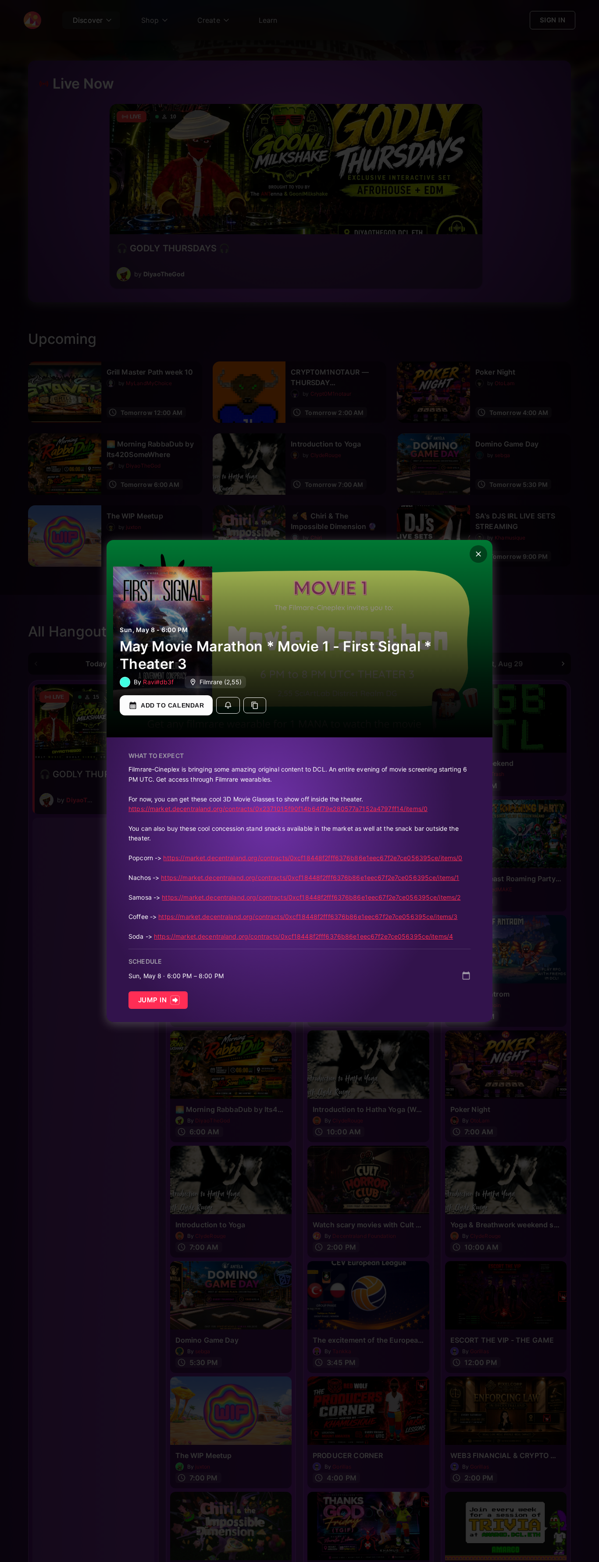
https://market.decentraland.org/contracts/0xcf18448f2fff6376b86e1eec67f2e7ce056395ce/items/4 (303, 936)
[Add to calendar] (466, 975)
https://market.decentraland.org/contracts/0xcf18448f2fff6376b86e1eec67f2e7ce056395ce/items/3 (307, 916)
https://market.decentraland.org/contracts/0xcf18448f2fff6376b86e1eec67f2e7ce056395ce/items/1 (310, 877)
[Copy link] (254, 705)
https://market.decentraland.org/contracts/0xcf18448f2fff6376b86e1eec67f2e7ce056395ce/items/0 (312, 857)
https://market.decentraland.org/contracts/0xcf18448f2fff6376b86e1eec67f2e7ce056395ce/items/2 (311, 897)
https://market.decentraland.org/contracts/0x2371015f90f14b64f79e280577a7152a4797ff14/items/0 (278, 808)
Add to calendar (172, 705)
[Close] (478, 554)
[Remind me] (228, 705)
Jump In (152, 1000)
